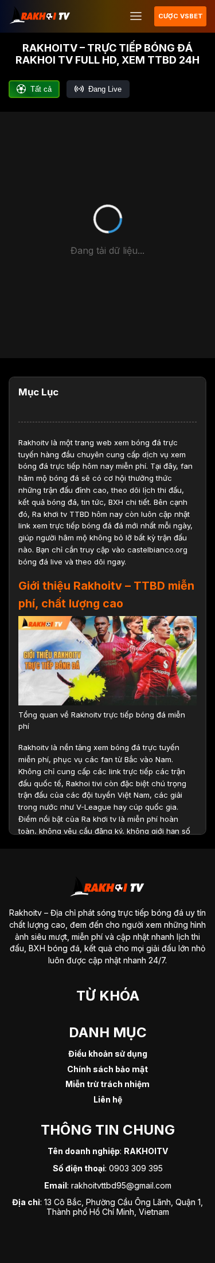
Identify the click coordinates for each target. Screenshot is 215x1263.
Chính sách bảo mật (107, 1069)
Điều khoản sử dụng (107, 1053)
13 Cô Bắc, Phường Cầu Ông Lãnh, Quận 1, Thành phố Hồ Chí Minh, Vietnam (123, 1207)
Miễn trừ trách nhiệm (107, 1084)
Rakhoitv (33, 442)
